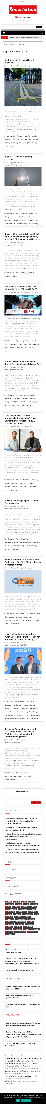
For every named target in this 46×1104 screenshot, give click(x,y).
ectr (6, 344)
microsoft (24, 220)
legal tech (36, 542)
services (12, 405)
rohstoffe (20, 924)
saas (20, 486)
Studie (27, 929)
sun (18, 405)
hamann (7, 486)
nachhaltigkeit (20, 922)
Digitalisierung (12, 909)
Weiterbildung (22, 223)
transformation (10, 223)
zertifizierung (33, 223)
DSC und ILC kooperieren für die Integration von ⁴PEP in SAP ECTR (20, 287)
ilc (21, 344)
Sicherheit (32, 712)
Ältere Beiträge (22, 792)
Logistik (19, 916)
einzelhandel (17, 705)
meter (7, 143)
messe (35, 139)
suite (6, 351)
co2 (27, 904)
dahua (32, 702)
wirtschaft (10, 934)
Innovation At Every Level (13, 776)
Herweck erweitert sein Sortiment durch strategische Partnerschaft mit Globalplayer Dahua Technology (22, 637)
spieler (36, 620)
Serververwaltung (11, 276)
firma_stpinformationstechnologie (16, 508)
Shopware (32, 486)
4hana (21, 341)
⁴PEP (26, 341)
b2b (20, 480)
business (17, 398)
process (12, 347)
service (10, 927)
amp (20, 136)
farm (38, 614)
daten (17, 906)
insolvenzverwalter (11, 542)
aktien (9, 901)
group (9, 914)
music (25, 617)
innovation (16, 708)
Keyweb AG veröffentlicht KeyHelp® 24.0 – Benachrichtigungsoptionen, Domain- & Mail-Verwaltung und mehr (22, 236)
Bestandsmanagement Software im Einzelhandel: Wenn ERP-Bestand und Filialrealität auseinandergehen (23, 836)
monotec (14, 143)
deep (11, 217)
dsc (36, 341)
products (20, 347)
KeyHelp (31, 273)
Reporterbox (22, 17)
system (36, 929)
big (36, 213)
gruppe (18, 914)
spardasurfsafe (27, 620)
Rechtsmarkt (31, 546)
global (32, 398)
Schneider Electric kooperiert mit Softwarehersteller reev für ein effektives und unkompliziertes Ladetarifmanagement (20, 733)
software (32, 347)
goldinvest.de (22, 911)
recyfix (27, 143)
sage (30, 617)
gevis (26, 483)
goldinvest (11, 911)
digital (34, 906)
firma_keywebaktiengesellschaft (15, 245)
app (25, 901)
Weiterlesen (26, 1101)
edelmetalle (24, 909)
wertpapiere (33, 932)
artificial (31, 395)
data (6, 217)
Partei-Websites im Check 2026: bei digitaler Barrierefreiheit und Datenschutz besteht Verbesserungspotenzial (21, 821)
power (21, 143)
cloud (7, 483)
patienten (10, 924)
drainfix (27, 136)
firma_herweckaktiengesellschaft (15, 645)
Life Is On (27, 776)
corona (35, 904)
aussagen (8, 398)
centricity (34, 480)
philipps (7, 546)
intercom (25, 708)
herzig (7, 402)
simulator (16, 620)
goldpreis (33, 911)
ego (27, 614)
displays (8, 705)
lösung (28, 916)
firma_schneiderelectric (12, 742)
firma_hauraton (30, 66)
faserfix (34, 136)
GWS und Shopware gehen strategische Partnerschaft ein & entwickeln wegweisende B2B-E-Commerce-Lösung (20, 419)
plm (6, 347)
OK (18, 1101)
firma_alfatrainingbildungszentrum (16, 165)
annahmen (22, 395)
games (11, 617)
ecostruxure (23, 773)
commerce (14, 483)
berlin (32, 901)
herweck (8, 708)
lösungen (10, 919)
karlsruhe (36, 344)
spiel (37, 220)
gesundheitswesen (30, 705)
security (30, 924)
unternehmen (26, 405)
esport (32, 614)
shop (25, 486)
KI (16, 217)
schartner (8, 620)
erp (21, 483)
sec (6, 405)
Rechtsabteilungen (18, 546)
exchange (25, 398)
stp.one (15, 549)
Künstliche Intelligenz (26, 217)
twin (6, 146)
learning (8, 220)
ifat (22, 139)
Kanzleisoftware (25, 542)
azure (31, 213)
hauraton (16, 139)
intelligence (15, 402)
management (21, 919)
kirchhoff (28, 139)
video (12, 146)
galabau (7, 139)
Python (31, 220)
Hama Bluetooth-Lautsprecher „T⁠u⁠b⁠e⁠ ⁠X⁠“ (19, 970)
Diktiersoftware (24, 539)
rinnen (34, 143)
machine (16, 220)
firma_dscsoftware (31, 292)
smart (9, 929)
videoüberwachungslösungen (15, 718)
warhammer (15, 624)
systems (13, 490)
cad (31, 341)
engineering (14, 344)
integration (27, 344)
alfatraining (23, 213)
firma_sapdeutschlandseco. (13, 370)
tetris (7, 624)
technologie (9, 715)
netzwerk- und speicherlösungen (16, 712)
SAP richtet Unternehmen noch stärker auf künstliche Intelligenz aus (22, 362)
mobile (9, 922)
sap (26, 347)
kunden (23, 402)
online (15, 486)
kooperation (34, 708)
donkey (21, 614)
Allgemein (10, 213)
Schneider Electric (11, 779)
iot (37, 914)
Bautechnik (11, 136)
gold (33, 909)
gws (31, 483)
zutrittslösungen (32, 718)
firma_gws (28, 426)
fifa (6, 617)
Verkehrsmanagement (32, 715)
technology (19, 715)
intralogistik (28, 914)
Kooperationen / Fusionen (16, 702)
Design (25, 906)
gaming (18, 617)
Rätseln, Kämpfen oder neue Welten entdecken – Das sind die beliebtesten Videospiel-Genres (23, 562)
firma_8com (29, 568)
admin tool (22, 273)
